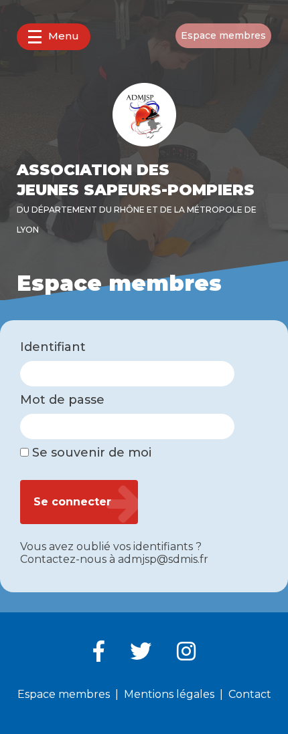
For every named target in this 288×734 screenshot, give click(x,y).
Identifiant (53, 347)
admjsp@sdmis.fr (163, 559)
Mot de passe (62, 400)
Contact (249, 694)
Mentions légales (169, 694)
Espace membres (223, 35)
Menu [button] (63, 35)
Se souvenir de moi (90, 453)
